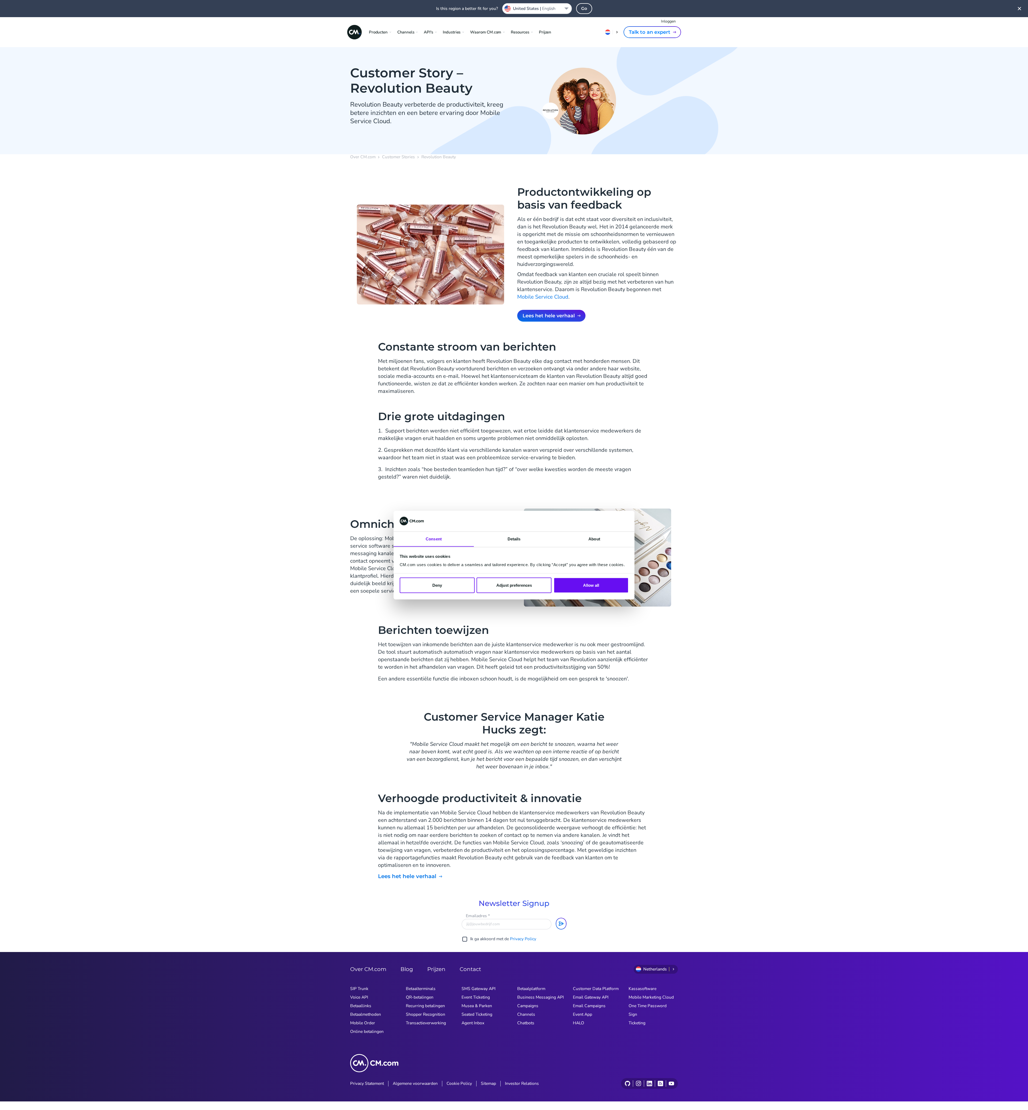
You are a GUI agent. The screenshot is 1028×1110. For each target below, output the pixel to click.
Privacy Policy (523, 939)
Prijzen (545, 32)
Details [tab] (514, 538)
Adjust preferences (514, 585)
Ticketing (637, 1023)
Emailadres (478, 916)
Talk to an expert (649, 32)
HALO (578, 1023)
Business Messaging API (540, 997)
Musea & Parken (477, 1006)
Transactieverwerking (426, 1023)
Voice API (359, 997)
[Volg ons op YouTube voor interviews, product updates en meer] (671, 1083)
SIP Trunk (359, 989)
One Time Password (648, 1006)
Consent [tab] (434, 538)
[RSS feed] (660, 1083)
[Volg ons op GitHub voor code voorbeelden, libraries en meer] (627, 1083)
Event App (582, 1014)
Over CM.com (363, 157)
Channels (526, 1014)
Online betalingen (367, 1031)
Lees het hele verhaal (549, 316)
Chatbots (525, 1023)
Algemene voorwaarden (415, 1083)
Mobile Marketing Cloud (651, 997)
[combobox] (537, 8)
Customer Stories (398, 157)
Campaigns (527, 1006)
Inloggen (668, 21)
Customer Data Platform (596, 989)
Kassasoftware (642, 989)
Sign (633, 1014)
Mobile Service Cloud (542, 296)
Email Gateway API (591, 997)
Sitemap (488, 1083)
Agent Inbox (473, 1023)
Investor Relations (522, 1083)
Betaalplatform (531, 989)
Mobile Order (362, 1023)
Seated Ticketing (477, 1014)
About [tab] (594, 538)
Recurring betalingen (425, 1006)
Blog (406, 969)
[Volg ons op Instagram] (638, 1083)
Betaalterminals (421, 989)
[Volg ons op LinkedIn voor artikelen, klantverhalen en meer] (649, 1083)
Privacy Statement (367, 1083)
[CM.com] (354, 32)
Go (584, 8)
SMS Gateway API (479, 989)
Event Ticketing (476, 997)
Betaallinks (360, 1006)
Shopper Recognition (425, 1014)
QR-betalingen (419, 997)
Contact (470, 969)
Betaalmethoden (365, 1014)
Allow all (591, 585)
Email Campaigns (589, 1006)
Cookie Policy (459, 1083)
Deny (437, 585)
